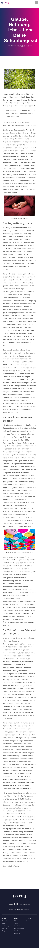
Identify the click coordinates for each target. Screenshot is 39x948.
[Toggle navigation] (36, 2)
